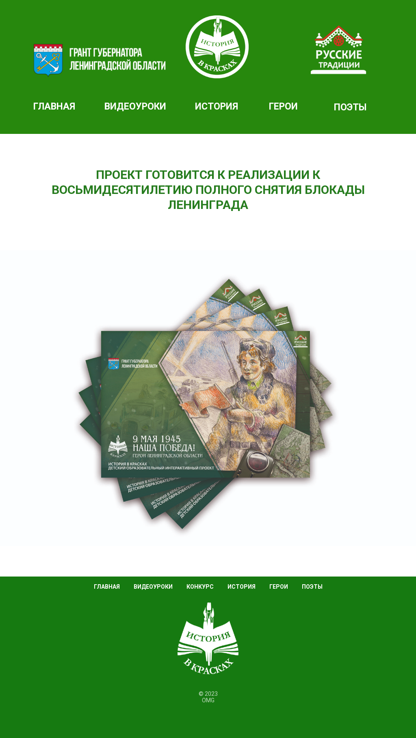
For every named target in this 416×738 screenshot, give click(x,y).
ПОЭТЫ (350, 107)
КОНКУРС (200, 586)
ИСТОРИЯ (216, 106)
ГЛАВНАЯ (107, 586)
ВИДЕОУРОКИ (153, 586)
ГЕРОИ (283, 106)
